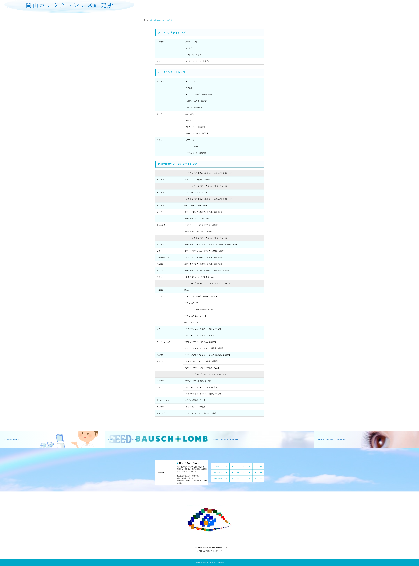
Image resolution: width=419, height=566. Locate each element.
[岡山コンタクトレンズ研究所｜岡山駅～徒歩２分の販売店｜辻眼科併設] (209, 520)
